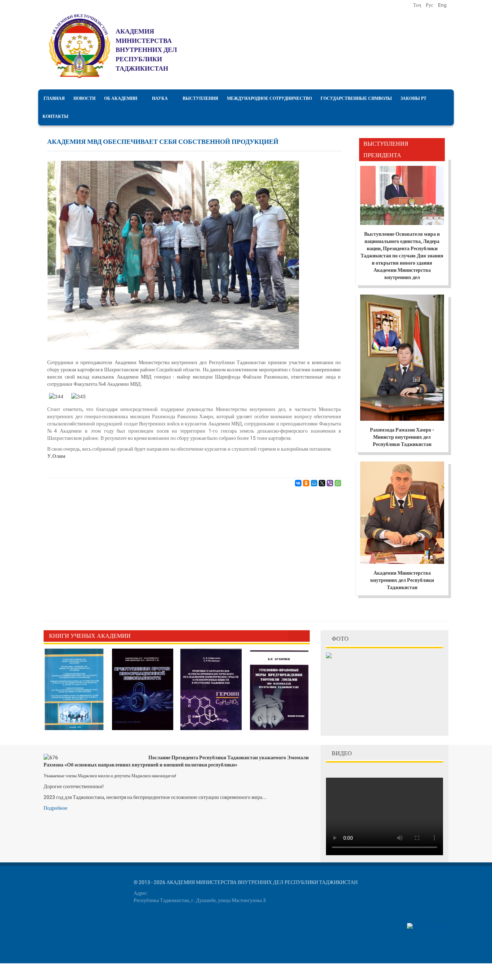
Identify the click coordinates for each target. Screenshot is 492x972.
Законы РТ (413, 98)
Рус (430, 5)
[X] (322, 483)
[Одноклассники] (306, 483)
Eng (442, 5)
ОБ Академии (120, 98)
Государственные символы (356, 98)
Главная (54, 98)
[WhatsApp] (338, 483)
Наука (160, 98)
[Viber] (330, 483)
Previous (293, 636)
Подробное (55, 808)
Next (304, 636)
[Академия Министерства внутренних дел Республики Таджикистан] (79, 46)
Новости (84, 98)
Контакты (55, 116)
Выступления (200, 98)
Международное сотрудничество (269, 98)
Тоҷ (417, 5)
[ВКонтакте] (298, 483)
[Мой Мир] (314, 483)
